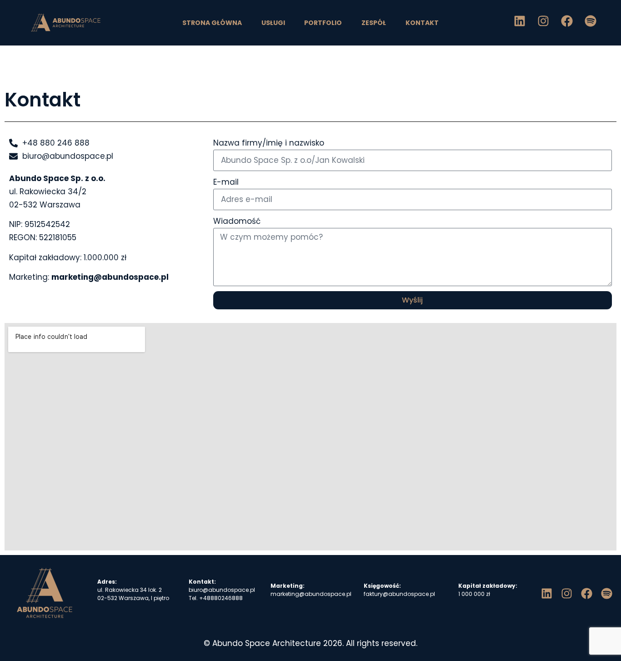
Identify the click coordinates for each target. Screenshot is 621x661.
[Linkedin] (519, 21)
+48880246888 (221, 598)
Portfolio (323, 22)
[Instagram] (543, 21)
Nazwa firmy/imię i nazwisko (268, 142)
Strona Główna (212, 22)
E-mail (226, 182)
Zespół (373, 22)
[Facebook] (567, 21)
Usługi (273, 22)
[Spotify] (590, 21)
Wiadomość (236, 221)
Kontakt (422, 22)
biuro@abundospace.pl (222, 590)
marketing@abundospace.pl (110, 277)
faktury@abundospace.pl (399, 594)
